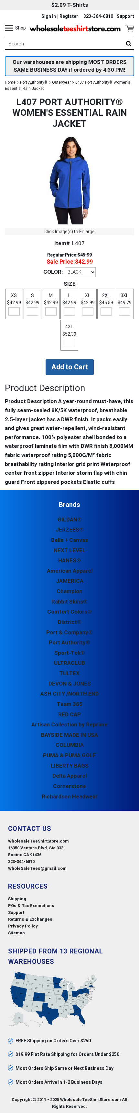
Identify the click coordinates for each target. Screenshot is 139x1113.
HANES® (69, 560)
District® (69, 622)
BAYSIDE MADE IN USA (69, 735)
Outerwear (61, 82)
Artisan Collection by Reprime (69, 725)
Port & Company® (69, 632)
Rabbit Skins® (69, 602)
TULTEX (69, 673)
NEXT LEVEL (70, 550)
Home (10, 82)
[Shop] (9, 28)
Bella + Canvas (69, 540)
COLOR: (53, 272)
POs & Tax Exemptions (31, 906)
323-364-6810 (98, 16)
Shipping (17, 899)
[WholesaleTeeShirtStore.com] (75, 28)
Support (125, 16)
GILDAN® (70, 520)
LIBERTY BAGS (70, 766)
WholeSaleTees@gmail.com (37, 868)
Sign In (48, 16)
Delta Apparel (69, 776)
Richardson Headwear (70, 797)
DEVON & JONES (69, 684)
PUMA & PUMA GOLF (69, 755)
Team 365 (69, 704)
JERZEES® (70, 530)
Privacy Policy (23, 926)
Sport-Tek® (69, 653)
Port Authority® (34, 82)
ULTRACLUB (69, 663)
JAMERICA (69, 581)
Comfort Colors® (69, 612)
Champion (69, 591)
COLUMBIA (70, 745)
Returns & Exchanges (30, 919)
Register (68, 16)
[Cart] (129, 28)
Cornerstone (69, 786)
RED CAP (69, 715)
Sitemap (16, 933)
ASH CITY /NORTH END (69, 694)
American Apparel (69, 571)
